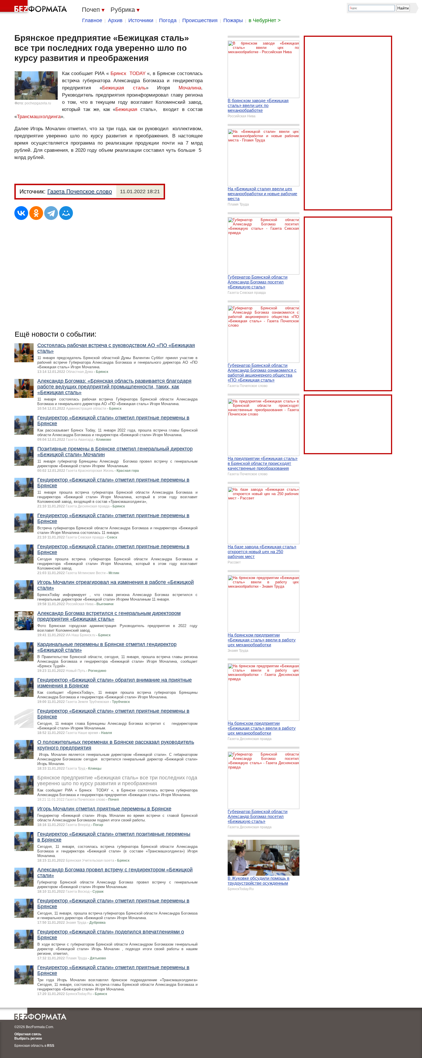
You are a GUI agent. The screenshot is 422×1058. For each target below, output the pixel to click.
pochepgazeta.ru (38, 103)
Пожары (233, 20)
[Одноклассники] (36, 213)
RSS (50, 1046)
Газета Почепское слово (79, 191)
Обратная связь (27, 1034)
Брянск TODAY (128, 73)
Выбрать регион (28, 1038)
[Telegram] (51, 213)
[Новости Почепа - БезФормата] (34, 7)
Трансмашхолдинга (39, 116)
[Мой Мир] (66, 213)
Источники (140, 20)
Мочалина (190, 88)
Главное (92, 20)
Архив (115, 20)
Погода (168, 20)
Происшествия (200, 20)
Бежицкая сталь (124, 88)
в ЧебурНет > (265, 20)
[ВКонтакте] (21, 213)
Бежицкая (126, 109)
